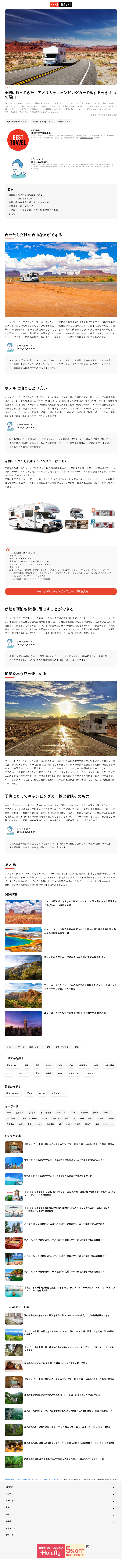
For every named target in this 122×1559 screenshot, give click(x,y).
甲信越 (49, 1065)
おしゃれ (19, 1113)
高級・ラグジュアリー (104, 1124)
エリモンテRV (29, 553)
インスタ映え (46, 1113)
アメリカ (8, 87)
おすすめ (32, 1113)
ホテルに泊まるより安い (21, 198)
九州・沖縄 (109, 1065)
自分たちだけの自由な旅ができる (26, 194)
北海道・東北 (12, 1065)
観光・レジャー (13, 1093)
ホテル (42, 1093)
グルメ (29, 1093)
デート (95, 1113)
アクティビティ (58, 1093)
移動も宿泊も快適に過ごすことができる (29, 202)
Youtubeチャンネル (86, 138)
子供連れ (10, 1124)
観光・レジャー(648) (17, 122)
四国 (96, 1065)
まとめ (12, 213)
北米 (37, 1073)
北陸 (37, 1065)
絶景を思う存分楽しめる (21, 206)
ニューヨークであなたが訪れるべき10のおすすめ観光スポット (77, 1013)
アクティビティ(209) (43, 122)
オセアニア (74, 1073)
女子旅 (111, 1118)
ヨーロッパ (24, 1073)
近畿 (71, 1065)
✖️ (87, 1546)
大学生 (100, 1118)
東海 (60, 1065)
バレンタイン (12, 1118)
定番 (49, 1047)
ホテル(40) (64, 122)
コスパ (9, 1047)
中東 (60, 1073)
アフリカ (89, 1073)
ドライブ (20, 1047)
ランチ (44, 1118)
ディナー (84, 1113)
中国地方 (83, 1065)
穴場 (77, 1047)
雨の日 (87, 1124)
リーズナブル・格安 (60, 1118)
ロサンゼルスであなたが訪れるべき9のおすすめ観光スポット (76, 957)
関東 (27, 1065)
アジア (9, 1073)
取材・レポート (35, 1047)
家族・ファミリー (63, 1047)
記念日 (77, 1124)
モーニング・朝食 (30, 1118)
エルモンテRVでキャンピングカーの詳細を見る (61, 591)
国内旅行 (10, 1487)
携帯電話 (50, 1124)
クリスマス (60, 1113)
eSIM (9, 1113)
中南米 (49, 1073)
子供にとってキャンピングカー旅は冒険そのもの (33, 210)
